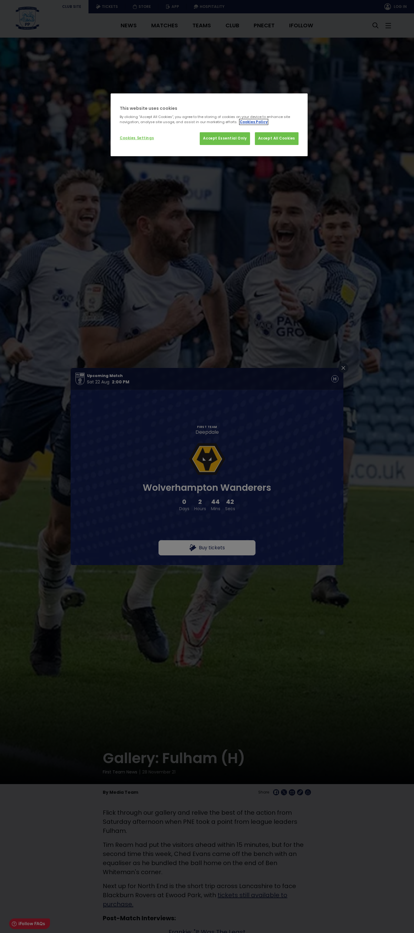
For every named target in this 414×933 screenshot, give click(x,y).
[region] (209, 125)
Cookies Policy (254, 122)
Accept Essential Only (225, 138)
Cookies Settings (137, 138)
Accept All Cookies (276, 138)
